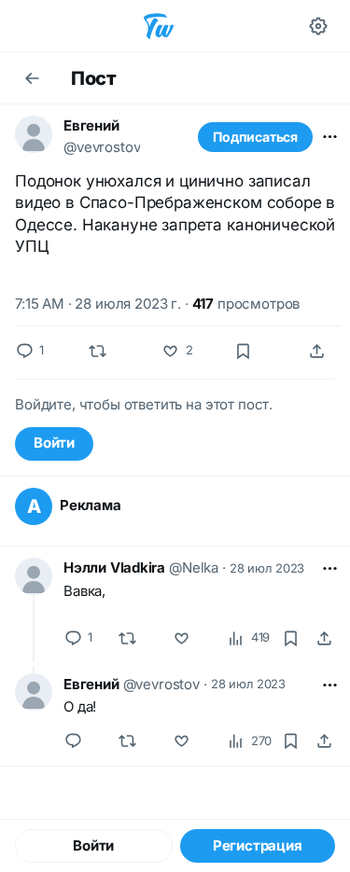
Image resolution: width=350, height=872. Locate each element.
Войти (54, 442)
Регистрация (257, 845)
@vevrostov (101, 147)
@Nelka (193, 567)
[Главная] (159, 26)
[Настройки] (318, 26)
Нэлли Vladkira (114, 567)
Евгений (91, 125)
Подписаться (255, 137)
